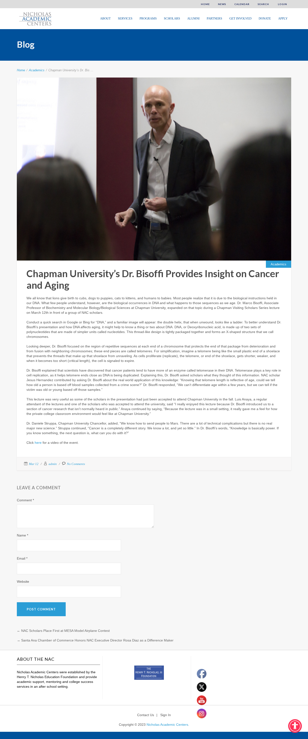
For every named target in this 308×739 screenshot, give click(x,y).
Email (22, 558)
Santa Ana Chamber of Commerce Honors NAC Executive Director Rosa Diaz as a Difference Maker (97, 640)
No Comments (76, 464)
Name (22, 535)
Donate (265, 18)
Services (125, 18)
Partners (214, 18)
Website (23, 581)
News (222, 4)
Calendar (242, 4)
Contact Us (145, 715)
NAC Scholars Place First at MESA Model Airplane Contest (65, 631)
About (105, 18)
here (38, 443)
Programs (148, 18)
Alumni (193, 18)
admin (53, 464)
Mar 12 (33, 464)
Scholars (172, 18)
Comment (25, 500)
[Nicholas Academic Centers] (35, 18)
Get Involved (240, 18)
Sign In (165, 715)
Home (205, 4)
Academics (37, 70)
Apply (283, 18)
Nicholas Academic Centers (167, 724)
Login (282, 4)
